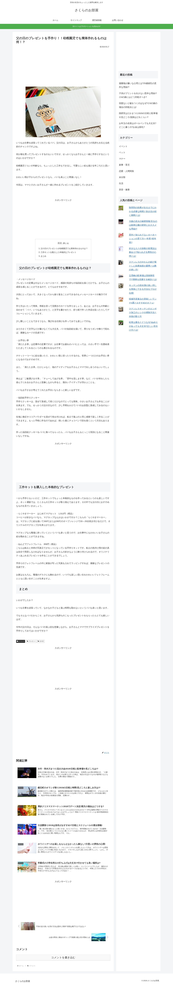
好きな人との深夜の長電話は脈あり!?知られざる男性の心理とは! (143, 252)
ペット (122, 152)
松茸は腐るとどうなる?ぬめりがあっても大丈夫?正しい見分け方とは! (143, 326)
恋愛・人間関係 (126, 171)
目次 (60, 243)
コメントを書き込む (63, 957)
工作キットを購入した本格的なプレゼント (58, 252)
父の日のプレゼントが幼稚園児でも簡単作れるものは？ (64, 248)
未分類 (122, 177)
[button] (63, 112)
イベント (21, 641)
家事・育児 (124, 165)
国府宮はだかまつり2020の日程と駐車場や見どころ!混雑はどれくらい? (138, 115)
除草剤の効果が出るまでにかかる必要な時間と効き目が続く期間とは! (143, 211)
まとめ (43, 256)
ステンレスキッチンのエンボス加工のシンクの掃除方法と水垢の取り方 (143, 313)
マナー (122, 159)
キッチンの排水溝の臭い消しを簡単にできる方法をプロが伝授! (143, 289)
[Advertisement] (63, 66)
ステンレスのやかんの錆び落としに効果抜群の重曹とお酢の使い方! (143, 266)
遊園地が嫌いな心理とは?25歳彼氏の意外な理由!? (137, 85)
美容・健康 (124, 189)
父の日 (41, 641)
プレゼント (32, 641)
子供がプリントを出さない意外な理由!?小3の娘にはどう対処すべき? (138, 95)
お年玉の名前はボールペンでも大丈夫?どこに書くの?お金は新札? (137, 125)
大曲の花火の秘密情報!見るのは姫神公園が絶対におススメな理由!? (143, 225)
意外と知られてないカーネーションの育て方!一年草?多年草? (143, 239)
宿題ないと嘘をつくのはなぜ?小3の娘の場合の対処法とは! (138, 105)
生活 (121, 183)
